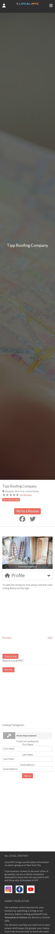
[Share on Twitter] (33, 519)
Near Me (8, 669)
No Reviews (26, 495)
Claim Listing (10, 656)
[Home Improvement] (9, 735)
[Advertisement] (28, 700)
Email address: (27, 764)
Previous (6, 637)
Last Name (27, 754)
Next (50, 637)
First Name (27, 744)
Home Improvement (26, 735)
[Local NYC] (27, 3)
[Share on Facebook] (22, 519)
